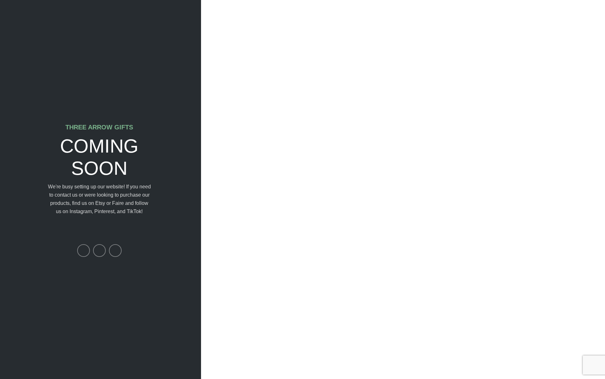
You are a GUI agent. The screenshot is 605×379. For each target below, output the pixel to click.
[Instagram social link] (83, 250)
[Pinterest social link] (99, 250)
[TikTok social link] (115, 250)
